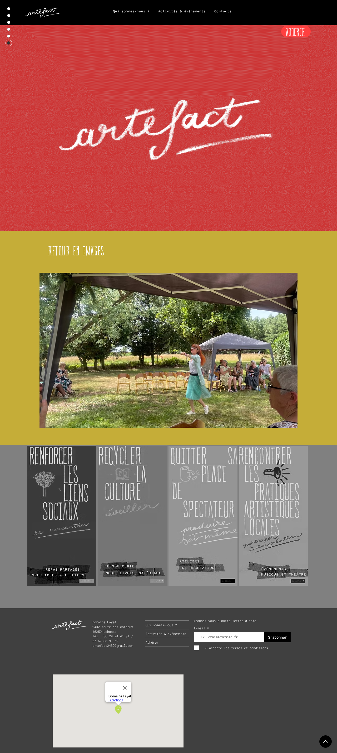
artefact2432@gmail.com (112, 645)
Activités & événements (166, 633)
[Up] (325, 741)
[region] (62, 515)
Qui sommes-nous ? (161, 625)
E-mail (200, 628)
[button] (168, 350)
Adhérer (152, 642)
